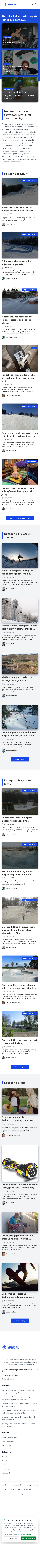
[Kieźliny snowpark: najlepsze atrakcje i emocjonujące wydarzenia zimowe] (20, 663)
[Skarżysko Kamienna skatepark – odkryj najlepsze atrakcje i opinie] (20, 969)
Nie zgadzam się (11, 1538)
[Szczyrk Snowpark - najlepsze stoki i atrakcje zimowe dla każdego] (20, 555)
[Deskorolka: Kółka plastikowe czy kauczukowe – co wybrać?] (20, 62)
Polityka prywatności (31, 1485)
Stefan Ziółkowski (12, 644)
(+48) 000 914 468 (11, 1375)
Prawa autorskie (17, 1485)
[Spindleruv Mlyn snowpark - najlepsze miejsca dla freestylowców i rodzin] (20, 245)
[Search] (36, 4)
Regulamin (5, 1485)
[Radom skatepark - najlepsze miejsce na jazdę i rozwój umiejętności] (20, 801)
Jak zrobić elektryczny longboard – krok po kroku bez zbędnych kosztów (19, 95)
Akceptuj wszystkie (28, 1538)
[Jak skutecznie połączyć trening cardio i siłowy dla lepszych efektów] (20, 35)
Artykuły (6, 1385)
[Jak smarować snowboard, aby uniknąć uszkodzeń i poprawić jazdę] (20, 472)
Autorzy (5, 1432)
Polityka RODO (16, 1489)
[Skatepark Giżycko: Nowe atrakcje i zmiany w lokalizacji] (20, 1024)
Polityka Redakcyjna (29, 1489)
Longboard (6, 1473)
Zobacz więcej (20, 759)
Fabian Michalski (11, 589)
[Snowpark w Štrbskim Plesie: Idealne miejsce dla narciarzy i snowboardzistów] (20, 191)
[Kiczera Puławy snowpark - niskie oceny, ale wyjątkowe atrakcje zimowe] (20, 610)
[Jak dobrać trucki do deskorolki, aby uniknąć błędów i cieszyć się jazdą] (20, 358)
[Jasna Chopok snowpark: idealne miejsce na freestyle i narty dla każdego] (20, 717)
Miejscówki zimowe (8, 1457)
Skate (4, 1465)
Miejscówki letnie (8, 1461)
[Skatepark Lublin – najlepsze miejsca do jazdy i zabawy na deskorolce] (20, 855)
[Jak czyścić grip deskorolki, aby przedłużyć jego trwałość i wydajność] (20, 1222)
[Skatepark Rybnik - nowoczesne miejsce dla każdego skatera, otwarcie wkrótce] (20, 910)
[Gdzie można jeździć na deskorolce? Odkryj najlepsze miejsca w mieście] (20, 1277)
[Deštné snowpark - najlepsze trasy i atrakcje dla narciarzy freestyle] (20, 417)
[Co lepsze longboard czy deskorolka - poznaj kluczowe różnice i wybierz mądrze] (20, 1101)
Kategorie (6, 1452)
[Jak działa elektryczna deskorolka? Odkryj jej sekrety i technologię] (20, 1163)
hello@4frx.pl (9, 1379)
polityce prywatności (24, 1534)
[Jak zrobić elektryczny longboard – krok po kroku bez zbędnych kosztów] (20, 89)
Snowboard (6, 1469)
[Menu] (32, 4)
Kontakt (6, 1489)
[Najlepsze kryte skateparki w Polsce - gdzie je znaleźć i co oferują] (20, 300)
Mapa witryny (20, 1494)
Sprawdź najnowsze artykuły (20, 518)
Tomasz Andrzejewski (13, 1135)
